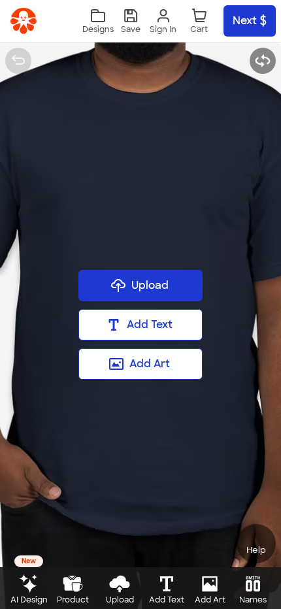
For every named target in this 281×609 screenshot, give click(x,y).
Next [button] (245, 20)
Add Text (150, 324)
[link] (23, 21)
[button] (130, 21)
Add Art (149, 363)
